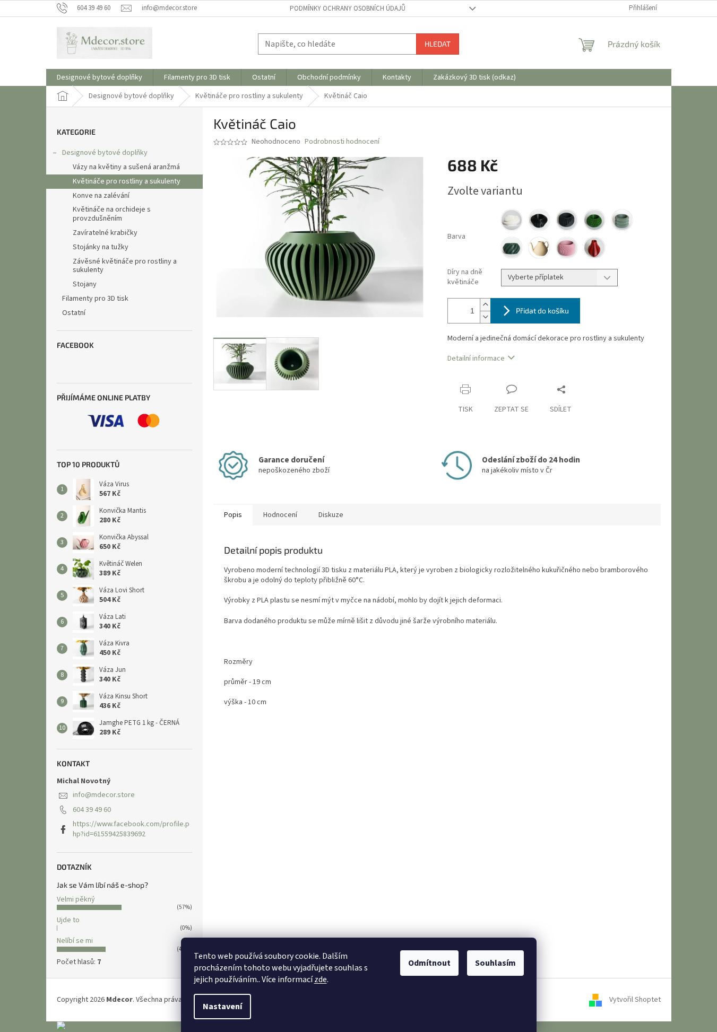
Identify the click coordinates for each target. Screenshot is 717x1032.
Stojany (85, 284)
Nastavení (222, 1006)
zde (320, 979)
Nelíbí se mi (75, 940)
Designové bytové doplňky (105, 152)
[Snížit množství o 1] (485, 317)
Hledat (438, 43)
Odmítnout (429, 963)
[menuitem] (99, 77)
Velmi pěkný (76, 899)
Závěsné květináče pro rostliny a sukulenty (125, 266)
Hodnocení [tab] (280, 515)
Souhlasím (495, 963)
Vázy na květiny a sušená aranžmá (126, 167)
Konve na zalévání (101, 195)
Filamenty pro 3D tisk (95, 298)
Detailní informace (476, 358)
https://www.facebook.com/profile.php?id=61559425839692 (131, 829)
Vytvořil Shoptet (635, 999)
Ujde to (68, 920)
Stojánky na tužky (100, 247)
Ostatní (73, 313)
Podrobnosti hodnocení (342, 142)
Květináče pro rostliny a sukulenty (126, 181)
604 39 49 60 (92, 809)
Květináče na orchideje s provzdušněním (112, 214)
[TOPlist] (73, 1026)
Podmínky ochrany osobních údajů (347, 8)
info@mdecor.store (104, 795)
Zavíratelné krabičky (105, 233)
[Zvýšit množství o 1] (485, 305)
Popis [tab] (233, 515)
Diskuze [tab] (330, 515)
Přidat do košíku (542, 310)
